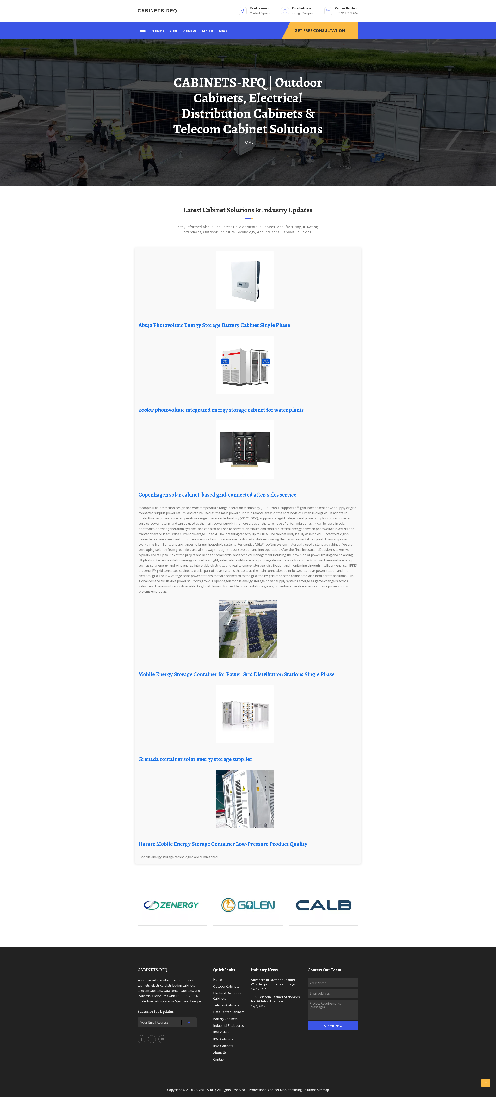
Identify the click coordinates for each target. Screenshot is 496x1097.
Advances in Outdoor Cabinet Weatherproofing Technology (273, 982)
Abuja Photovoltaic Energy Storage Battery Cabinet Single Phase (214, 325)
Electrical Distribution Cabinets (228, 996)
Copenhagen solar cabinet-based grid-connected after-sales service (217, 495)
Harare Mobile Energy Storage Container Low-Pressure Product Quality (223, 844)
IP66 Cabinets (223, 1046)
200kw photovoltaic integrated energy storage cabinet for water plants (221, 410)
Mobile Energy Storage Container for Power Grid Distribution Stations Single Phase (237, 674)
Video (174, 31)
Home (142, 31)
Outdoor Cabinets (226, 986)
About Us (189, 31)
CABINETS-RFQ (157, 10)
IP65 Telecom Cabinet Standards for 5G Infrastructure (275, 999)
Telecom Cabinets (226, 1005)
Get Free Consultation (320, 30)
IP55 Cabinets (223, 1032)
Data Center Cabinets (228, 1012)
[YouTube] (162, 1039)
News (223, 31)
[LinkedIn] (152, 1039)
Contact (207, 31)
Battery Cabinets (225, 1019)
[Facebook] (141, 1039)
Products (158, 31)
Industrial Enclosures (228, 1025)
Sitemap (323, 1090)
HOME (248, 142)
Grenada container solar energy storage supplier (195, 759)
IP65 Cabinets (223, 1039)
